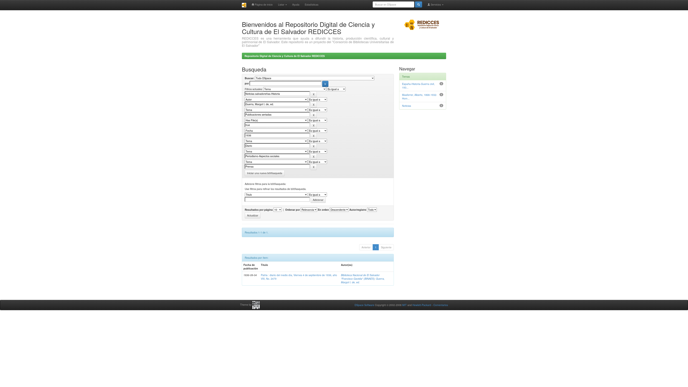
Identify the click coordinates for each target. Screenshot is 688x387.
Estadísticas (311, 4)
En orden (323, 209)
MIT (404, 305)
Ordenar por (292, 209)
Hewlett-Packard (421, 305)
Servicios (436, 4)
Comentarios (440, 305)
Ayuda (295, 4)
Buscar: (249, 78)
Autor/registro (357, 209)
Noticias (406, 106)
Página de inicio (263, 4)
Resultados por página (259, 209)
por (247, 83)
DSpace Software (364, 305)
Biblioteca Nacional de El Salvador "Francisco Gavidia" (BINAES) (360, 276)
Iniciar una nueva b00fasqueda (264, 173)
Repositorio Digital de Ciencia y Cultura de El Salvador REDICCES (285, 56)
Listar (281, 4)
